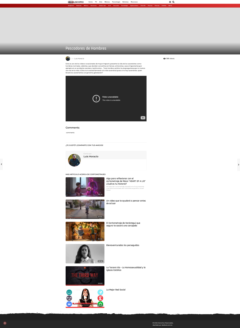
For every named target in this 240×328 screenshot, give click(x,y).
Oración (143, 5)
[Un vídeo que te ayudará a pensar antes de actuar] (85, 209)
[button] (170, 2)
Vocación (116, 5)
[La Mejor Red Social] (85, 298)
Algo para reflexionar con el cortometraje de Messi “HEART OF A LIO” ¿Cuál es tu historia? (126, 181)
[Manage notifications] (4, 323)
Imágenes (71, 5)
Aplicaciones (134, 5)
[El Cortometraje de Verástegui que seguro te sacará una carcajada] (85, 231)
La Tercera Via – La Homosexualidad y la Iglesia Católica (126, 269)
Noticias (126, 2)
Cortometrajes (97, 174)
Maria (170, 5)
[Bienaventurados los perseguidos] (85, 253)
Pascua (150, 5)
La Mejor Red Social (115, 289)
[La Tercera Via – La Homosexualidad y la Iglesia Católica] (85, 276)
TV (96, 2)
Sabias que (102, 5)
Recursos (134, 2)
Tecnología (116, 2)
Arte (100, 2)
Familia (164, 5)
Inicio (91, 2)
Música (107, 2)
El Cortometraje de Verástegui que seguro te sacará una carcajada (123, 224)
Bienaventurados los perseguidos (122, 245)
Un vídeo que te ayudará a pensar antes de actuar (126, 202)
